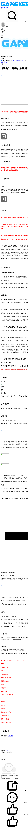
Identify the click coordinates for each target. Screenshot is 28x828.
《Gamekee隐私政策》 (18, 60)
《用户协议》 (4, 62)
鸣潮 (8, 750)
